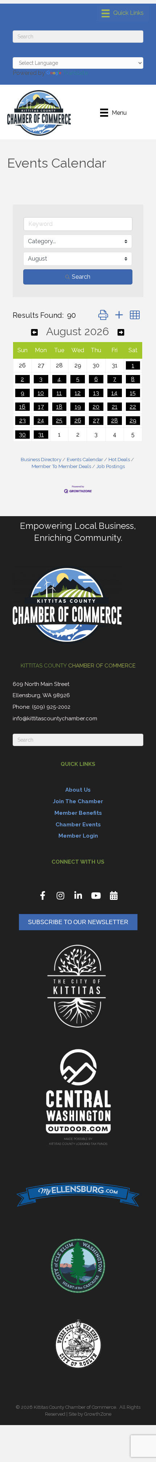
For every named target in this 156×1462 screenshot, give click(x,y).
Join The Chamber (78, 801)
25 (59, 420)
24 (40, 420)
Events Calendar (85, 459)
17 (41, 406)
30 (22, 434)
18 (59, 406)
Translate (75, 72)
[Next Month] (121, 332)
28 (114, 420)
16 (22, 406)
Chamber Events (78, 824)
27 (96, 420)
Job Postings (111, 466)
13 (96, 392)
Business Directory (41, 459)
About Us (78, 790)
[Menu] (123, 13)
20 (96, 406)
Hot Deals (119, 459)
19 (78, 406)
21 (115, 406)
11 (59, 392)
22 (133, 406)
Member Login (78, 836)
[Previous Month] (34, 332)
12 (78, 392)
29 (133, 420)
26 (77, 420)
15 (133, 392)
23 (22, 420)
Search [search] (81, 276)
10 (41, 392)
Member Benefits (78, 813)
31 (41, 434)
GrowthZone (97, 1414)
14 (114, 392)
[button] (103, 315)
